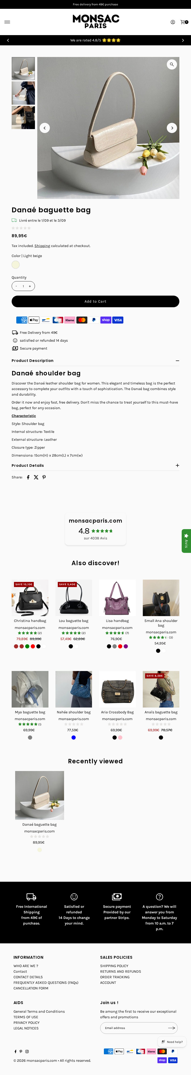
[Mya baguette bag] (30, 689)
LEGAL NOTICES (26, 1028)
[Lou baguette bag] (73, 598)
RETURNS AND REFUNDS (120, 971)
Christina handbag (30, 620)
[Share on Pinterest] (44, 477)
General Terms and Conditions (39, 1011)
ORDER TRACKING (115, 977)
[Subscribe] (172, 1028)
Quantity (19, 277)
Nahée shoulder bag (74, 712)
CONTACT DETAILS (28, 977)
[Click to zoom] (172, 64)
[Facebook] (16, 1051)
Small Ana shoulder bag (160, 622)
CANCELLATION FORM (31, 988)
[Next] (183, 40)
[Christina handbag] (30, 598)
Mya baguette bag (30, 712)
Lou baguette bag (73, 620)
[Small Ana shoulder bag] (161, 598)
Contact (20, 971)
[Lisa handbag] (117, 598)
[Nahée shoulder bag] (73, 689)
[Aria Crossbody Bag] (117, 689)
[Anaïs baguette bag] (161, 689)
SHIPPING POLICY (114, 966)
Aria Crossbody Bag (117, 712)
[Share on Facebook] (28, 477)
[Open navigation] (7, 22)
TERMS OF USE (26, 1017)
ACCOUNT (108, 982)
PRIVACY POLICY (27, 1022)
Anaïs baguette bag (161, 712)
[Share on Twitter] (36, 477)
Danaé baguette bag (39, 824)
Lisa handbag (117, 620)
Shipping (42, 246)
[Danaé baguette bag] (39, 795)
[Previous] (8, 40)
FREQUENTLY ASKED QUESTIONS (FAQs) (46, 982)
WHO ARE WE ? (26, 966)
